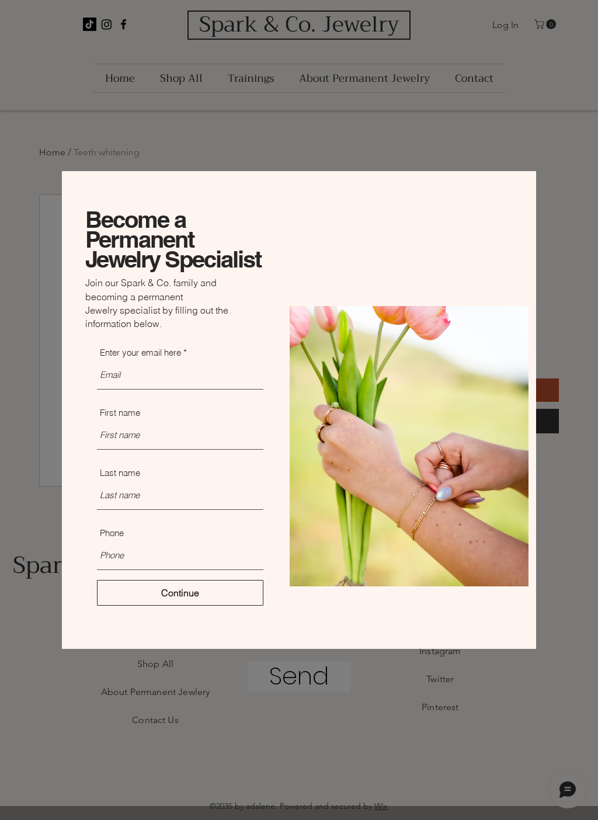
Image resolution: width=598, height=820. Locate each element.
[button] (299, 625)
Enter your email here (140, 352)
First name (120, 412)
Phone (112, 533)
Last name (120, 472)
